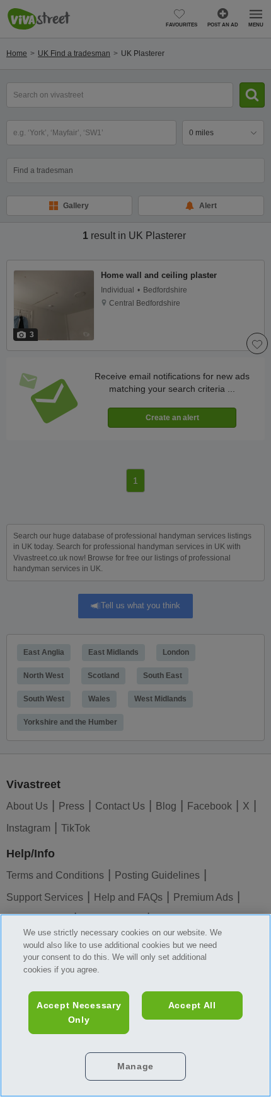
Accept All (192, 1005)
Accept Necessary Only (79, 1012)
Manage (135, 1066)
